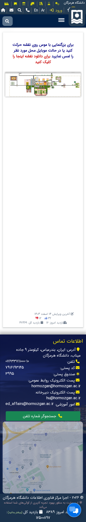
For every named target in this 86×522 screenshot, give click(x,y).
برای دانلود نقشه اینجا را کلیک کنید (32, 59)
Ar (43, 10)
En (36, 10)
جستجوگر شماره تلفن (40, 416)
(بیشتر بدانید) (14, 512)
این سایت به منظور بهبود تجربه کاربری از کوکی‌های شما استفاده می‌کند (41, 505)
